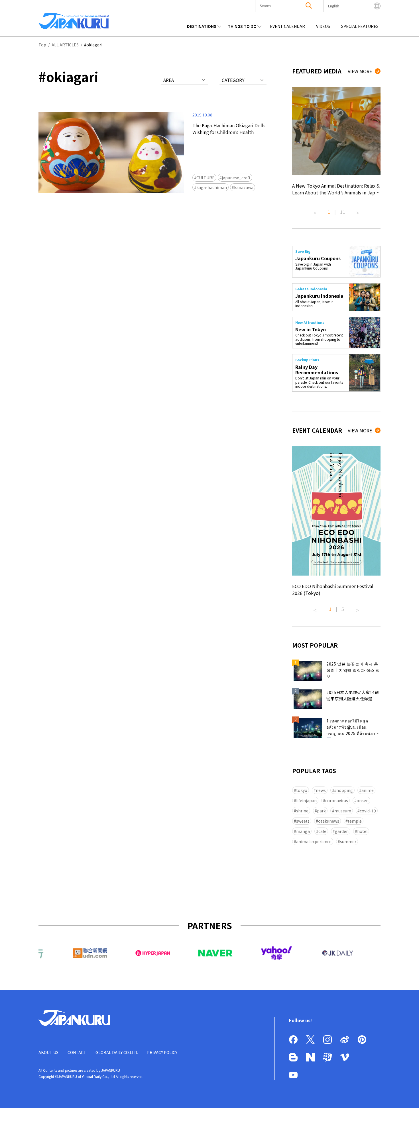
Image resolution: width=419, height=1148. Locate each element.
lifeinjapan (306, 800)
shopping (343, 790)
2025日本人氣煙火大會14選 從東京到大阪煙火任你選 (352, 695)
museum (342, 811)
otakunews (328, 821)
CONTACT (77, 1052)
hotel (362, 831)
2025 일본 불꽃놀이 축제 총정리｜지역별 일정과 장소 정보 (353, 670)
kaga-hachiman (211, 187)
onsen (363, 800)
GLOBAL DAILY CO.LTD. (116, 1052)
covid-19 (368, 811)
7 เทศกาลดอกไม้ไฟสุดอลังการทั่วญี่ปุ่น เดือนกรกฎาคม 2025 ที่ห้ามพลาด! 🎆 (352, 728)
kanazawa (243, 187)
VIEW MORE (360, 71)
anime (367, 790)
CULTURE (205, 177)
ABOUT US (48, 1052)
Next (358, 210)
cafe (322, 831)
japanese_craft (236, 177)
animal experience (313, 841)
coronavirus (336, 800)
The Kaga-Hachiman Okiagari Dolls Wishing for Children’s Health (228, 128)
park (321, 811)
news (321, 790)
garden (342, 831)
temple (355, 821)
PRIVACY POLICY (162, 1052)
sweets (303, 821)
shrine (302, 811)
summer (348, 841)
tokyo (301, 790)
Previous (315, 210)
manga (303, 831)
